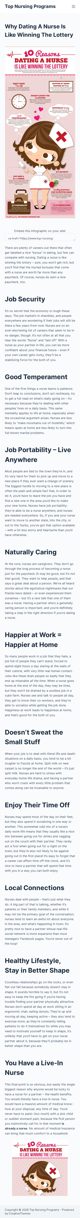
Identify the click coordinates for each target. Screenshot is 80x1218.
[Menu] (73, 6)
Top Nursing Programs (30, 6)
